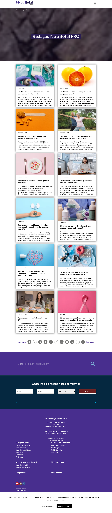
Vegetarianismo (57, 462)
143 (83, 342)
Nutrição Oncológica (23, 450)
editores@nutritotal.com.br (56, 433)
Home (17, 10)
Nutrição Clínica (22, 443)
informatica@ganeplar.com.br (56, 426)
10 (62, 342)
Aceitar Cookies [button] (64, 506)
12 (72, 342)
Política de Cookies (56, 441)
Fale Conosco (56, 473)
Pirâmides (19, 457)
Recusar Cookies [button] (48, 506)
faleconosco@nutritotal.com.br (56, 419)
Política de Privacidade (56, 439)
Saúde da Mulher (57, 450)
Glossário (19, 455)
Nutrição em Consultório (61, 443)
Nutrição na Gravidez (23, 467)
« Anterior (22, 342)
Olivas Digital (21, 490)
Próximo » (90, 342)
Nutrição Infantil (22, 465)
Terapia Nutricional (23, 445)
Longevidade (21, 473)
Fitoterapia (55, 448)
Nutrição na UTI (21, 448)
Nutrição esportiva (58, 445)
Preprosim (19, 452)
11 (67, 342)
